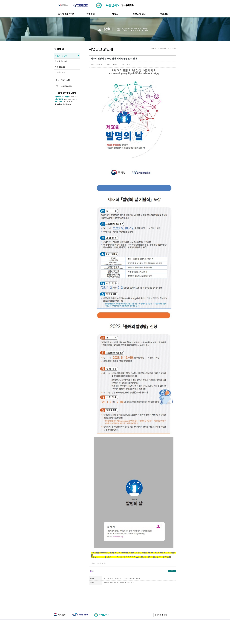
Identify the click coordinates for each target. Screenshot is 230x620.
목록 (172, 571)
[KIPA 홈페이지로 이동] (80, 5)
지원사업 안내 (139, 14)
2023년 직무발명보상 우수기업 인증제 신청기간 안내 (119, 582)
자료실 (115, 14)
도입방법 (90, 14)
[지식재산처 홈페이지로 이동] (63, 5)
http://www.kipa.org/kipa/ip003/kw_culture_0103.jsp (133, 73)
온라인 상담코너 (61, 61)
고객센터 (164, 14)
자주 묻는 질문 (60, 67)
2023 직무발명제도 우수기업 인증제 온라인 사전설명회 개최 (122, 578)
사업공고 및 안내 (61, 56)
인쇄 (93, 571)
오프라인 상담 (60, 72)
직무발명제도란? (66, 14)
